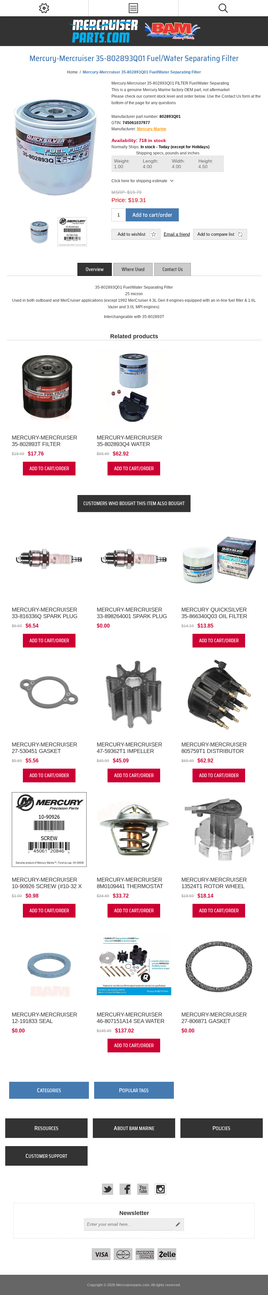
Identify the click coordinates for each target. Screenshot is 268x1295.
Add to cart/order (152, 215)
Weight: (122, 163)
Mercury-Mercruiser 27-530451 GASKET (44, 748)
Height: (205, 163)
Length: (151, 163)
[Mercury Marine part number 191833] (49, 964)
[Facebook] (125, 1189)
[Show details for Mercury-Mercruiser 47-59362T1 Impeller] (134, 694)
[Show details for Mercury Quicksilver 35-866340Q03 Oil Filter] (218, 559)
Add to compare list (215, 234)
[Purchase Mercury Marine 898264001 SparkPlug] (134, 559)
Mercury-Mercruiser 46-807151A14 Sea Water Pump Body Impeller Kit (132, 1021)
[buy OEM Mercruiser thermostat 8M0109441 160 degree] (134, 829)
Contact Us (172, 269)
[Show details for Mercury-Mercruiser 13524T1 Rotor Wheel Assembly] (218, 829)
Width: (178, 163)
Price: (118, 200)
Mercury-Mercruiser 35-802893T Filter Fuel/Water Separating (47, 444)
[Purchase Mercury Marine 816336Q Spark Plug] (49, 559)
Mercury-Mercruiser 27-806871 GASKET (214, 1018)
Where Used (133, 269)
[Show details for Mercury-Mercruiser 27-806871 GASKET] (218, 964)
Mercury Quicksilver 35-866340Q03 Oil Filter (214, 613)
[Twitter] (107, 1189)
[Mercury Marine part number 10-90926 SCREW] (49, 829)
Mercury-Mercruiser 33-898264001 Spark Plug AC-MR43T (132, 616)
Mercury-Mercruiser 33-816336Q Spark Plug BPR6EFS (44, 616)
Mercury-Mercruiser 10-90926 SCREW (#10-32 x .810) (47, 886)
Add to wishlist (131, 234)
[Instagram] (160, 1189)
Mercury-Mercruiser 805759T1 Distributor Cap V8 (214, 751)
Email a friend (177, 234)
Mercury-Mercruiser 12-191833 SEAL (44, 1018)
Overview (95, 269)
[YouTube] (143, 1189)
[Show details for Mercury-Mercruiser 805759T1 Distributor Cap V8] (218, 694)
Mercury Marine (151, 129)
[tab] (94, 269)
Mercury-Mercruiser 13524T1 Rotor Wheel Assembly (214, 886)
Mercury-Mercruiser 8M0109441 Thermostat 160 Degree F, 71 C (130, 886)
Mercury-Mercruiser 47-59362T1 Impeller (129, 748)
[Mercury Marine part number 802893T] (49, 387)
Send (178, 1224)
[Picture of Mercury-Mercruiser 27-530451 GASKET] (49, 694)
